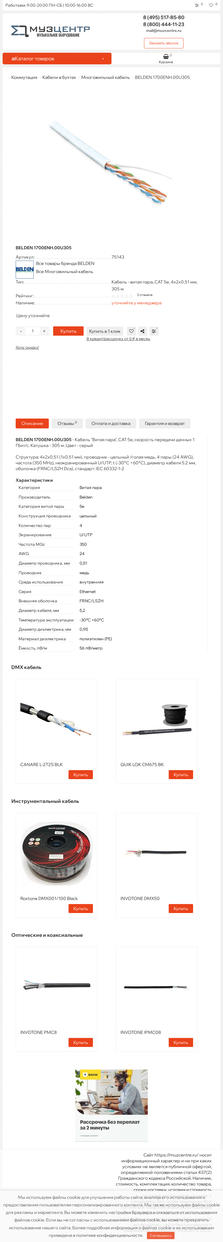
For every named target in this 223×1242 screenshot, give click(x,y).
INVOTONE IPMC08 (141, 1032)
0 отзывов (144, 295)
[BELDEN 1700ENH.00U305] (111, 162)
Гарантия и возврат (165, 423)
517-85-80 (163, 17)
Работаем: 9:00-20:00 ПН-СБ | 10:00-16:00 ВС (49, 5)
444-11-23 (163, 24)
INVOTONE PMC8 (38, 1032)
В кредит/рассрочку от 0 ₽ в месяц (118, 338)
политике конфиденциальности (109, 1235)
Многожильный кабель (105, 77)
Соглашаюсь (161, 1235)
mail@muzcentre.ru (163, 30)
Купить (68, 331)
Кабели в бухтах (59, 77)
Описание (32, 423)
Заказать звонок (164, 43)
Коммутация (24, 77)
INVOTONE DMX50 (140, 898)
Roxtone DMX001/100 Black (49, 898)
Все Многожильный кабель (64, 271)
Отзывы (67, 423)
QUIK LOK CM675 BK (142, 764)
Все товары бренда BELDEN (65, 263)
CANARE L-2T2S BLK (41, 764)
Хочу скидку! (27, 347)
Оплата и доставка (110, 423)
